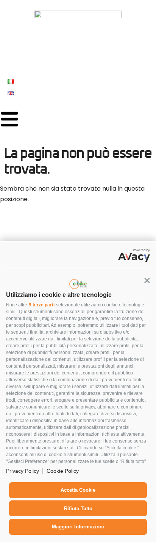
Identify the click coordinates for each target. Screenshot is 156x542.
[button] (147, 280)
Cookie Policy (63, 471)
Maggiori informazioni (78, 527)
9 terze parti (42, 304)
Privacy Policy (22, 471)
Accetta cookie (78, 490)
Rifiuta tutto (78, 508)
